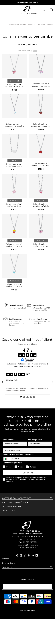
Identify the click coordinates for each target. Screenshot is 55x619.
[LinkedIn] (37, 555)
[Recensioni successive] (53, 382)
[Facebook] (17, 555)
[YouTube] (33, 555)
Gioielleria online (15, 24)
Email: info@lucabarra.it (27, 545)
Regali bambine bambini (37, 24)
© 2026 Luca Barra (27, 610)
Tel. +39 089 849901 (27, 539)
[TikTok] (25, 555)
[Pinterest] (29, 555)
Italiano (26, 586)
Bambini (25, 24)
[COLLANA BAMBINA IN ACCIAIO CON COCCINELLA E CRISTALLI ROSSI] (41, 146)
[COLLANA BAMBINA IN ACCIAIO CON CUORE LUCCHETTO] (41, 226)
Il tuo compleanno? (35, 440)
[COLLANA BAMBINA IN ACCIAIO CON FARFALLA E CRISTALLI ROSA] (14, 66)
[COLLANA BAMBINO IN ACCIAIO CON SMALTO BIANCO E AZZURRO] (14, 266)
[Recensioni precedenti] (2, 382)
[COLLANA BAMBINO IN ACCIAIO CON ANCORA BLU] (14, 106)
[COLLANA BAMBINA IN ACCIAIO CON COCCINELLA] (41, 106)
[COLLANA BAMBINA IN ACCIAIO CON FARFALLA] (41, 186)
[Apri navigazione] (3, 10)
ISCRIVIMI (27, 473)
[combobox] (7, 459)
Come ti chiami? (9, 440)
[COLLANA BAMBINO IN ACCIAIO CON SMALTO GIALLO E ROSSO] (14, 226)
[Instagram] (21, 555)
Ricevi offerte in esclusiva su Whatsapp (18, 455)
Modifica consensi (27, 579)
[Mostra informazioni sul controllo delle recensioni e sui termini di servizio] (47, 364)
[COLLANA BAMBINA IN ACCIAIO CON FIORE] (14, 186)
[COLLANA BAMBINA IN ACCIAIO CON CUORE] (14, 146)
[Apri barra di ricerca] (44, 10)
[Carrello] (51, 10)
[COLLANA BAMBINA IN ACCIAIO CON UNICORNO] (41, 66)
